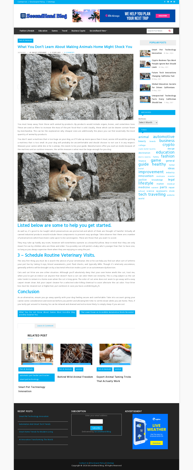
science (150, 191)
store (172, 191)
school (141, 191)
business (167, 141)
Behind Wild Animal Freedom (75, 377)
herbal (172, 165)
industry (170, 172)
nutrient (154, 187)
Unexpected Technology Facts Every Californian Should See (164, 99)
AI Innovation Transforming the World (36, 439)
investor (171, 176)
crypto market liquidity (147, 149)
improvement (151, 172)
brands (153, 141)
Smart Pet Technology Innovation (34, 416)
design (171, 149)
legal (171, 180)
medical (171, 184)
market (160, 184)
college (142, 145)
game (156, 160)
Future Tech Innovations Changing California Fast (164, 74)
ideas (171, 168)
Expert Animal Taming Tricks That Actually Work (114, 379)
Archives (142, 119)
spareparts (161, 191)
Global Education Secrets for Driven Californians (164, 86)
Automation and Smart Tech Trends (34, 424)
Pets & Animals (25, 40)
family (156, 157)
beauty (142, 141)
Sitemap (51, 1)
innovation (146, 176)
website (171, 195)
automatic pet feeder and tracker (34, 375)
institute (161, 176)
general (170, 161)
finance (142, 161)
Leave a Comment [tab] (45, 325)
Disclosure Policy (37, 1)
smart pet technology (29, 379)
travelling (157, 194)
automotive (164, 137)
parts (163, 187)
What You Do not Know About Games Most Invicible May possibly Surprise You (47, 313)
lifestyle (145, 183)
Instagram (168, 1)
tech (142, 194)
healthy (159, 164)
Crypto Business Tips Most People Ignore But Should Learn (164, 64)
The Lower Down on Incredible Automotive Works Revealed (107, 312)
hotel (141, 168)
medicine (144, 187)
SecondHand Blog (102, 431)
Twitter (171, 1)
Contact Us (22, 1)
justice (142, 180)
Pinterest (174, 1)
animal (79, 369)
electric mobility (144, 157)
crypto (169, 145)
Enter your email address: (96, 423)
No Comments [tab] (26, 325)
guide (143, 164)
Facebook (165, 1)
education (165, 152)
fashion (168, 156)
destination (144, 153)
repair (172, 187)
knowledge (157, 180)
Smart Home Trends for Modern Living (36, 431)
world (141, 198)
